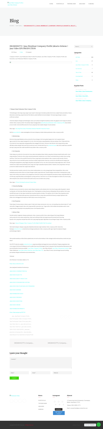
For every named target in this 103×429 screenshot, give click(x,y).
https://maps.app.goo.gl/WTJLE (17, 312)
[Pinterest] (20, 401)
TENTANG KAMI (71, 3)
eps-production (17, 132)
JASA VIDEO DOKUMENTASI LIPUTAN (20, 282)
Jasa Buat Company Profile (22, 316)
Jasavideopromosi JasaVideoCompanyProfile (21, 334)
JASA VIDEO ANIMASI (15, 289)
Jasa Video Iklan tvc (15, 324)
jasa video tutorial (26, 326)
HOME (51, 3)
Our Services (79, 68)
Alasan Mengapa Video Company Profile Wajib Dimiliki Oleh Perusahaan (33, 223)
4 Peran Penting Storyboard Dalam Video (25, 182)
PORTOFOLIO (60, 3)
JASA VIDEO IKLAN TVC (16, 275)
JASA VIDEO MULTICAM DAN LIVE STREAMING (22, 286)
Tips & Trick (78, 72)
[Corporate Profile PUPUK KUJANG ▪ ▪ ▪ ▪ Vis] (62, 401)
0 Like (21, 52)
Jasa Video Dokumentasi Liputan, (60, 248)
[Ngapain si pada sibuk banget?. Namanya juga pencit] (54, 405)
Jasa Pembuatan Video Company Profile (20, 318)
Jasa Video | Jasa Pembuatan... (84, 91)
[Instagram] (24, 401)
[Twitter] (16, 401)
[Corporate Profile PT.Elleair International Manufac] (58, 401)
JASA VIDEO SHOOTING (16, 301)
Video (77, 80)
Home (12, 25)
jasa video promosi (26, 324)
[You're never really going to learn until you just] (62, 405)
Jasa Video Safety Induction (25, 250)
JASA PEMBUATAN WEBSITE (17, 308)
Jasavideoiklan (27, 332)
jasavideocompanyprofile (16, 332)
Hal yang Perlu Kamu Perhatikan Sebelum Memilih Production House (32, 128)
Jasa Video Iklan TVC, (38, 250)
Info (77, 61)
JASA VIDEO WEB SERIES (17, 329)
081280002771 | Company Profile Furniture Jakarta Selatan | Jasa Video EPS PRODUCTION (24, 343)
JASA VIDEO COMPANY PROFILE (18, 271)
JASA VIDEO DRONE (15, 304)
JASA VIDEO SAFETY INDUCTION (18, 278)
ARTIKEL (19, 25)
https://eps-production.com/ (17, 263)
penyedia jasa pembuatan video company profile (53, 122)
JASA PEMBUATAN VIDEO (16, 293)
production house (28, 244)
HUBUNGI (91, 3)
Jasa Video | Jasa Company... (84, 100)
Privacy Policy (76, 425)
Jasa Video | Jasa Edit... (82, 96)
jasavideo (27, 329)
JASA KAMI (82, 3)
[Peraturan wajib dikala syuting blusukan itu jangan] (54, 401)
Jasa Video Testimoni (15, 326)
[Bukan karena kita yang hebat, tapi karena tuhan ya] (58, 405)
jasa (13, 316)
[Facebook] (11, 401)
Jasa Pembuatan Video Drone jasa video (20, 321)
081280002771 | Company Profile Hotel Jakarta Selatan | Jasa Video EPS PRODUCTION (58, 343)
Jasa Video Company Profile (35, 248)
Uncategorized (79, 76)
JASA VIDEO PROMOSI (16, 297)
